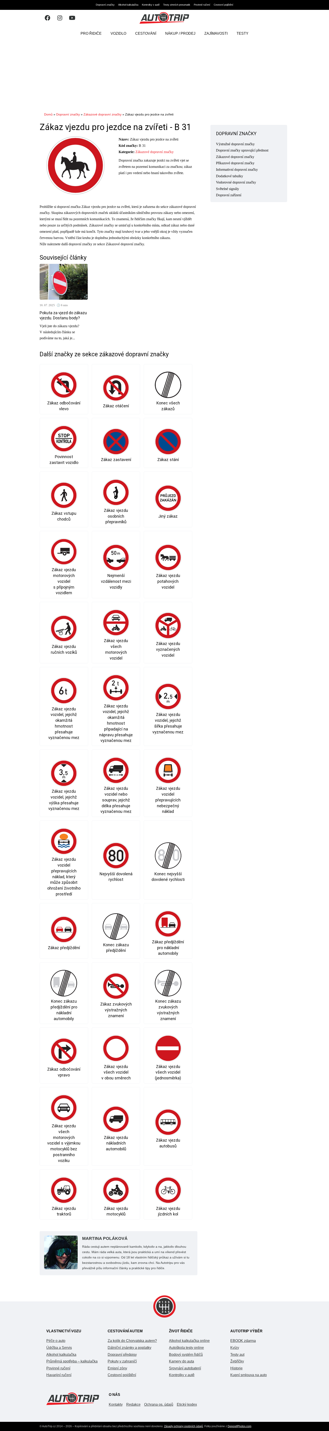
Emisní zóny (117, 1368)
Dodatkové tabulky (229, 176)
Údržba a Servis (59, 1348)
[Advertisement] (164, 75)
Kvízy (234, 1348)
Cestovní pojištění (223, 4)
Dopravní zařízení (228, 195)
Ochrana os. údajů (158, 1404)
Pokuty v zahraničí (122, 1361)
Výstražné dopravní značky (235, 144)
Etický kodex (187, 1404)
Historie (236, 1368)
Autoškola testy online (186, 1348)
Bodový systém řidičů (186, 1354)
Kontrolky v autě (151, 4)
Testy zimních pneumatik (176, 4)
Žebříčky (237, 1361)
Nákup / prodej (180, 33)
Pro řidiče (91, 33)
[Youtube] (72, 17)
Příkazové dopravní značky (235, 163)
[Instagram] (59, 17)
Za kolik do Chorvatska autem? (132, 1341)
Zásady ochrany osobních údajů (183, 1426)
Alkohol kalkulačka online (189, 1341)
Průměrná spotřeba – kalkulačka (72, 1361)
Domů (48, 114)
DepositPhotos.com (239, 1426)
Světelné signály (227, 189)
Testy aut (237, 1354)
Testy (242, 33)
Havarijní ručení (58, 1375)
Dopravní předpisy (122, 1354)
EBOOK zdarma (243, 1341)
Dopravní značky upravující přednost (242, 150)
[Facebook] (47, 17)
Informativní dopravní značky (237, 169)
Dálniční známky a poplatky (129, 1348)
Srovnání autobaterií (185, 1368)
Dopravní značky (105, 4)
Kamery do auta (181, 1361)
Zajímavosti (216, 33)
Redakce (133, 1404)
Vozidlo (118, 33)
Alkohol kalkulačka (128, 4)
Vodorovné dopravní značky (236, 182)
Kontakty (116, 1404)
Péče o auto (55, 1341)
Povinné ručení (202, 4)
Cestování (145, 33)
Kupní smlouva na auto (248, 1375)
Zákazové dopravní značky (102, 114)
